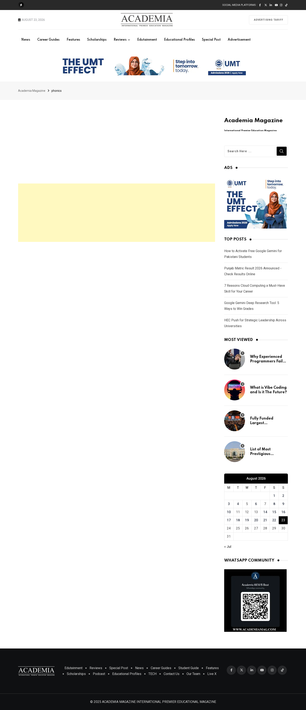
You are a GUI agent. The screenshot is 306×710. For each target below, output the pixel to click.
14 (265, 512)
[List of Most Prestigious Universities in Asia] (234, 451)
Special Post (211, 39)
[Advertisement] (116, 212)
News (25, 39)
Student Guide (188, 668)
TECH (152, 674)
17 (229, 520)
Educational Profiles (179, 39)
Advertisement (239, 39)
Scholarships (97, 39)
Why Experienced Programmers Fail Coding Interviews (266, 361)
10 (229, 512)
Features (73, 39)
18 (238, 520)
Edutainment (147, 39)
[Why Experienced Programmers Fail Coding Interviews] (234, 359)
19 (247, 520)
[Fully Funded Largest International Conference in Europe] (234, 420)
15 (274, 512)
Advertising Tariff (268, 19)
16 (283, 512)
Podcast (99, 674)
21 (265, 520)
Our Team (193, 674)
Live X (211, 674)
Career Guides (48, 39)
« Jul (227, 547)
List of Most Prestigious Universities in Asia (267, 454)
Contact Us (171, 674)
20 (256, 520)
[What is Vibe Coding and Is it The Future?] (234, 390)
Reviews (120, 39)
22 (274, 520)
